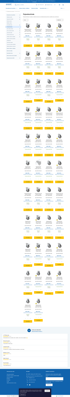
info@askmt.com (49, 4)
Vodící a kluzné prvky (10, 34)
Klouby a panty (9, 21)
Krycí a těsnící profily (10, 30)
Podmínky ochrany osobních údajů (13, 375)
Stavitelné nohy (9, 24)
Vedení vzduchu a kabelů (11, 36)
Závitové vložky (9, 50)
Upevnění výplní (9, 32)
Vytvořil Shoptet (60, 395)
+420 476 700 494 (32, 379)
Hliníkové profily (9, 17)
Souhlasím (47, 390)
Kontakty (8, 378)
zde (26, 392)
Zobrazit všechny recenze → (37, 331)
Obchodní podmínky (10, 374)
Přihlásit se (49, 384)
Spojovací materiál (10, 19)
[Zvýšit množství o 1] (30, 43)
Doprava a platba (10, 377)
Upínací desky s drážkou (11, 48)
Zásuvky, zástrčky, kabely (11, 38)
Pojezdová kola (9, 26)
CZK (54, 4)
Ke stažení (8, 380)
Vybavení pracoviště (10, 58)
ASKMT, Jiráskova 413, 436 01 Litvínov (34, 374)
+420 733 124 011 (40, 4)
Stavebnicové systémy (11, 14)
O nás (8, 381)
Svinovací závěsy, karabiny (11, 44)
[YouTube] (30, 385)
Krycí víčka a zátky (10, 28)
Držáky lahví (9, 40)
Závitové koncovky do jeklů (12, 55)
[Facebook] (27, 385)
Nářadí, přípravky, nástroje (11, 46)
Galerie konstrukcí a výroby (11, 382)
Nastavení (23, 394)
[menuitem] (12, 8)
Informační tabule (10, 42)
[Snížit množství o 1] (25, 43)
